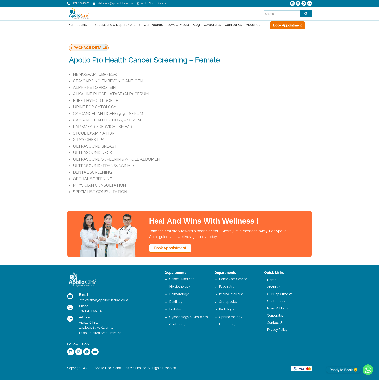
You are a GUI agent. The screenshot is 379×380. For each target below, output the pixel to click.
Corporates (212, 25)
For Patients (77, 25)
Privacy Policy (277, 330)
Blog (196, 25)
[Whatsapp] (368, 369)
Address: (85, 317)
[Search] (306, 13)
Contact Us (233, 25)
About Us (253, 25)
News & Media (178, 25)
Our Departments (280, 294)
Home (271, 280)
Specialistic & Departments (116, 25)
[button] (79, 25)
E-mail (83, 294)
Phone (83, 306)
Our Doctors (153, 25)
